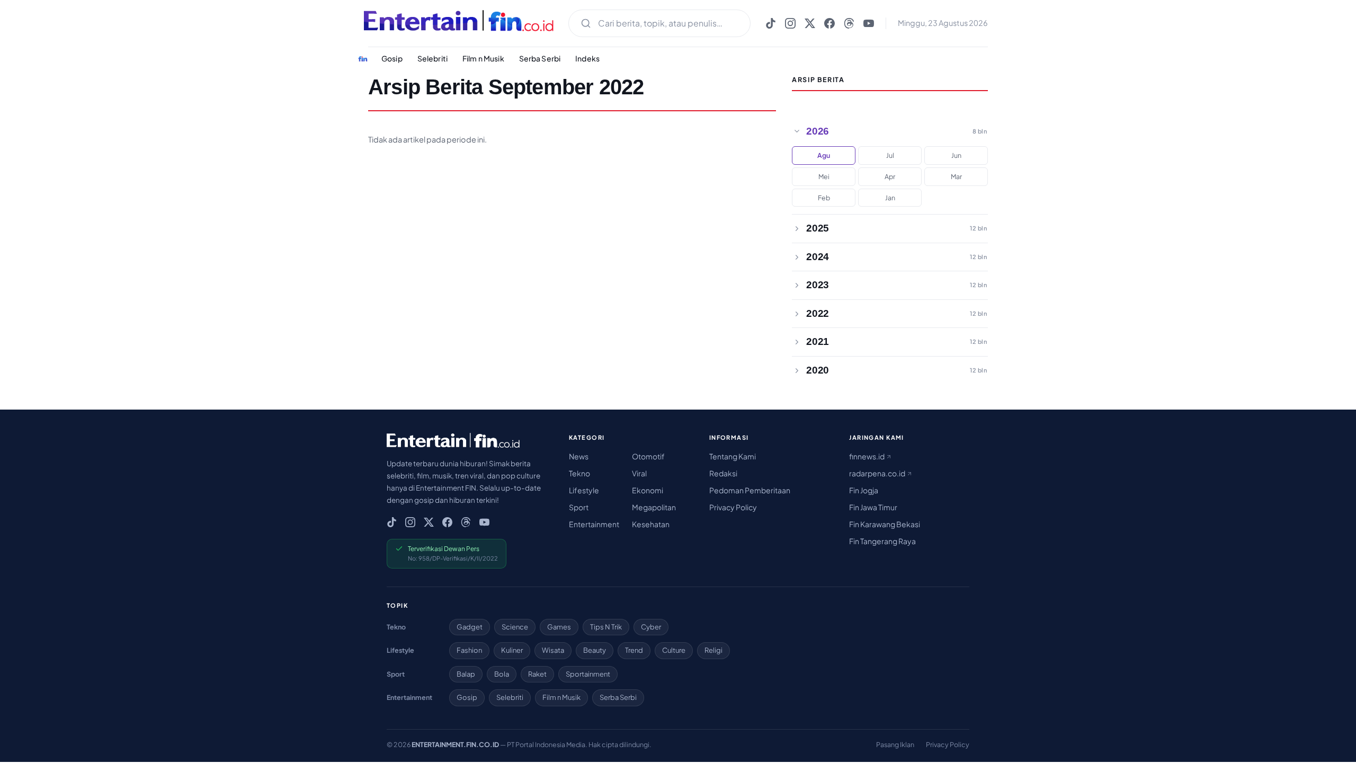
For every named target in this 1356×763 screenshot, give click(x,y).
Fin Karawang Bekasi (884, 524)
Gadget (470, 627)
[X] (810, 23)
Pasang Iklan (895, 744)
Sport (578, 507)
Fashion (469, 650)
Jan (890, 197)
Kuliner (512, 650)
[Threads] (849, 23)
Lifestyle (584, 490)
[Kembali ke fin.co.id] (362, 58)
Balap (466, 674)
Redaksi (723, 473)
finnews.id (867, 456)
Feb (824, 197)
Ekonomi (647, 490)
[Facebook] (829, 23)
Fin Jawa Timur (873, 507)
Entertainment (594, 524)
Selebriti (432, 58)
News (578, 456)
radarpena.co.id (877, 473)
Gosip (392, 58)
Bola (501, 674)
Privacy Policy (733, 507)
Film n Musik (483, 58)
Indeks (587, 58)
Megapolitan (654, 507)
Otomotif (648, 456)
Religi (713, 650)
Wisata (553, 650)
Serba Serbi (540, 58)
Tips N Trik (606, 627)
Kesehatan (651, 524)
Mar (956, 176)
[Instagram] (790, 23)
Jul (890, 155)
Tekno (579, 473)
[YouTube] (868, 23)
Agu (823, 155)
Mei (823, 176)
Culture (673, 650)
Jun (956, 155)
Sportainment (588, 674)
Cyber (651, 627)
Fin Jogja (863, 490)
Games (559, 627)
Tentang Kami (732, 456)
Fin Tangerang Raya (882, 541)
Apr (890, 176)
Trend (634, 650)
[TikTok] (770, 23)
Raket (537, 674)
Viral (639, 473)
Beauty (594, 650)
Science (515, 627)
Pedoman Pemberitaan (749, 490)
